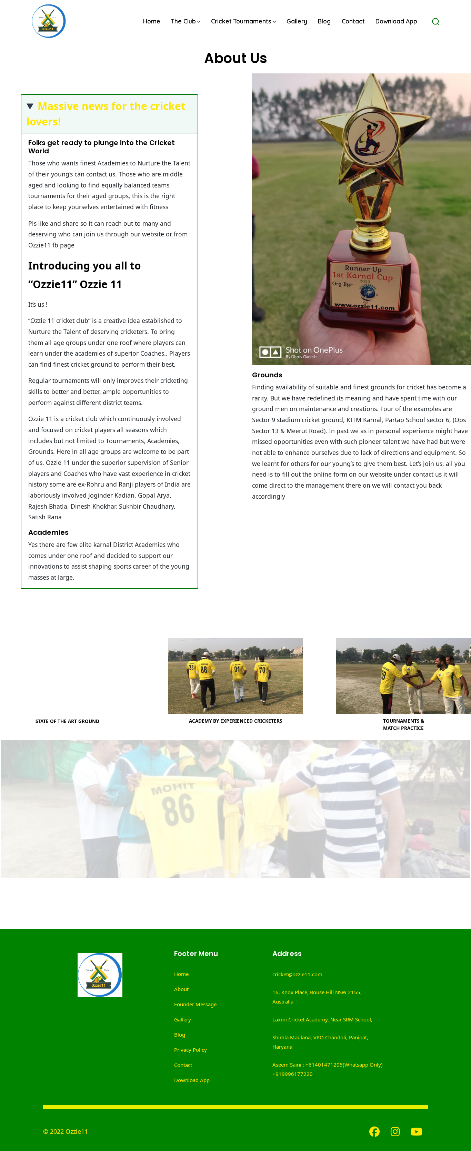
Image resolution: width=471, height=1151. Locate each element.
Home (151, 21)
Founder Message (195, 1004)
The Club (183, 21)
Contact (353, 21)
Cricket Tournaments (241, 21)
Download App (396, 21)
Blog (324, 21)
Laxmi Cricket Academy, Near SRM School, (322, 1019)
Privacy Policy (190, 1049)
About (181, 989)
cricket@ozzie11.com (297, 974)
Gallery (297, 21)
